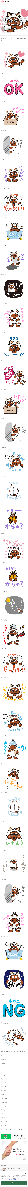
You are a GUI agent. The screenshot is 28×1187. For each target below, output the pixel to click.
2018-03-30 (8, 28)
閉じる (13, 1182)
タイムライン (15, 29)
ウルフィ (8, 29)
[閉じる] (26, 1173)
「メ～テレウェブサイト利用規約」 (10, 1179)
